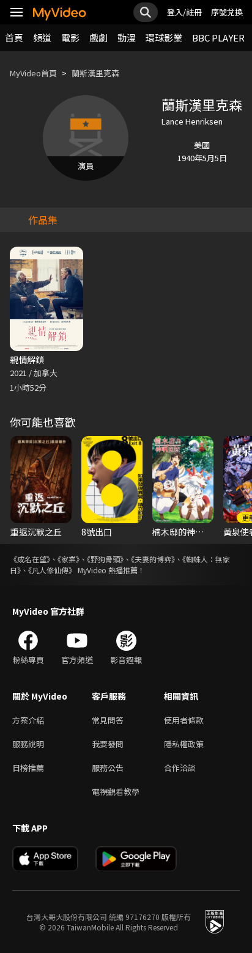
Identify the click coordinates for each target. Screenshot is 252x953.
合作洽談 (180, 768)
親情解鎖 (27, 359)
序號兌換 (227, 12)
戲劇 (98, 37)
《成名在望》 (30, 559)
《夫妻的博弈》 (153, 559)
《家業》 (68, 559)
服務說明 (28, 744)
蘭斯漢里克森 (95, 73)
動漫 (126, 37)
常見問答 (108, 720)
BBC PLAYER (218, 37)
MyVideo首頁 (33, 73)
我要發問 (108, 744)
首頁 (14, 37)
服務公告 (108, 768)
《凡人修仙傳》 (52, 570)
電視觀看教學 (115, 791)
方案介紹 (28, 720)
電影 (70, 37)
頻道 (42, 37)
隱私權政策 (184, 744)
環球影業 (164, 37)
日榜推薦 (28, 768)
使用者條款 (184, 720)
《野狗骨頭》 (105, 559)
